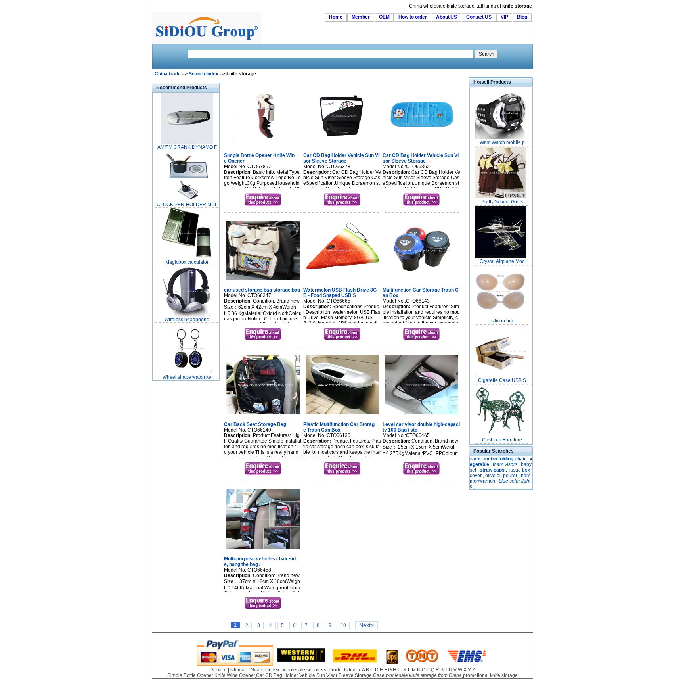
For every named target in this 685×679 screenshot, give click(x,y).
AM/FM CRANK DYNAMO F (187, 147)
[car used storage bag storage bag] (263, 281)
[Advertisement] (176, 501)
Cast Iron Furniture (502, 440)
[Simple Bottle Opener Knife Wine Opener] (263, 146)
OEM (384, 17)
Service (218, 670)
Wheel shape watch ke (187, 377)
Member (361, 17)
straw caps (492, 470)
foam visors (505, 464)
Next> (366, 625)
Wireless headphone (187, 319)
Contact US (479, 17)
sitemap (238, 670)
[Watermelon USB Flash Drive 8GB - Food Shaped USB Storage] (342, 281)
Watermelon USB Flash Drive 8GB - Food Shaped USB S (340, 292)
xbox (475, 459)
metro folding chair (505, 459)
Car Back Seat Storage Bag (255, 424)
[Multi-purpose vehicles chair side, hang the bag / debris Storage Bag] (263, 549)
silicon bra (502, 321)
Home (335, 17)
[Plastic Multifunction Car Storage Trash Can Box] (342, 415)
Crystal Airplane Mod (502, 261)
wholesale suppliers (304, 670)
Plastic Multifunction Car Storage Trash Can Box (339, 427)
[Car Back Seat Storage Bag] (263, 415)
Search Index (203, 74)
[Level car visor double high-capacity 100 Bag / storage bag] (422, 415)
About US (446, 17)
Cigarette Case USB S (502, 380)
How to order (412, 17)
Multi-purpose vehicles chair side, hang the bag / (260, 561)
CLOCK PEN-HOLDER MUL (187, 204)
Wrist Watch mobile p (502, 142)
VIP (504, 17)
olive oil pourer (501, 475)
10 (343, 625)
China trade (168, 74)
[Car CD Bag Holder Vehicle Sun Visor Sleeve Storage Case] (342, 146)
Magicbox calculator (187, 262)
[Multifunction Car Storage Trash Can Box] (422, 281)
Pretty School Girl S (502, 202)
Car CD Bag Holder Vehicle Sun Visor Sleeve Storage (341, 158)
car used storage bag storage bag (262, 290)
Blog (522, 17)
